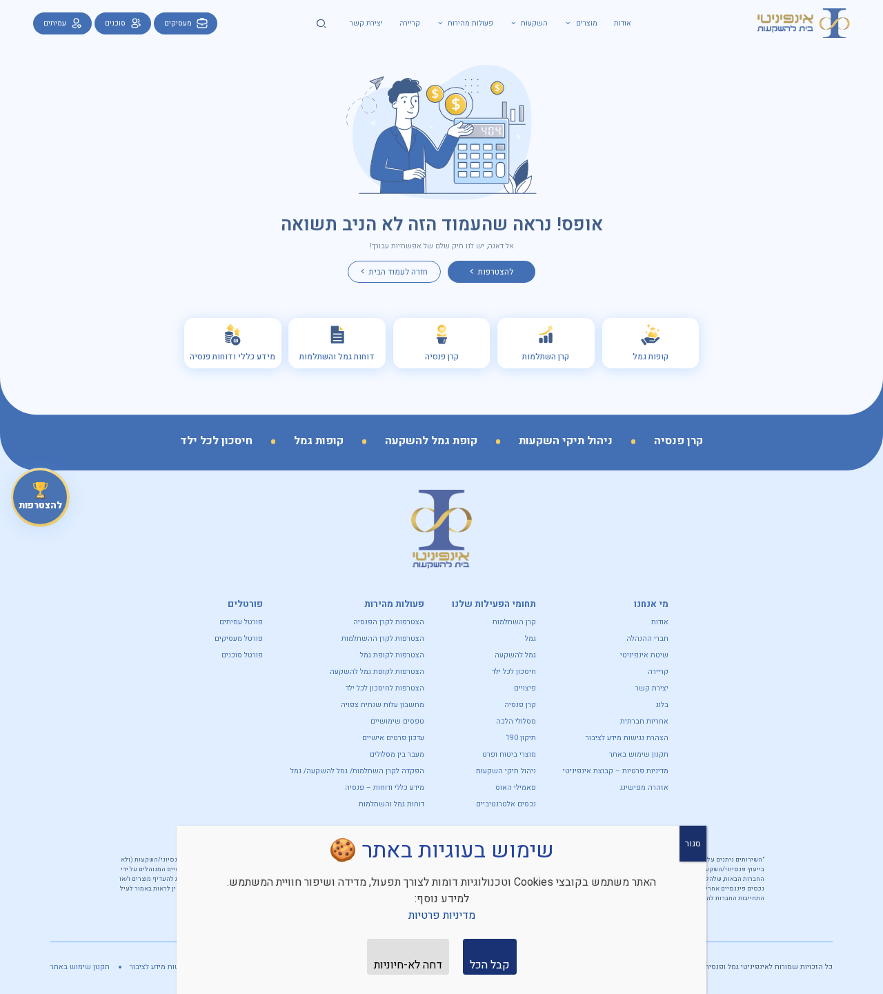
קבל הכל (490, 965)
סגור (693, 843)
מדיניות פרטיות (441, 915)
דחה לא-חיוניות (408, 965)
